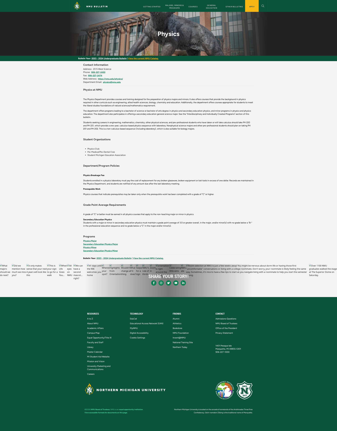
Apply (251, 6)
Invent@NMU (179, 337)
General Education (211, 6)
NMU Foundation (181, 333)
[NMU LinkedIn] (183, 283)
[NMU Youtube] (176, 283)
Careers (90, 374)
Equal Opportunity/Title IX (99, 337)
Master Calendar (95, 352)
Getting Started (151, 7)
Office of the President (226, 328)
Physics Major (90, 241)
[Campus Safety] (244, 390)
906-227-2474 (95, 75)
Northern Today (180, 347)
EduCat (133, 318)
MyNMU (134, 328)
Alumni (176, 318)
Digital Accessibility (139, 333)
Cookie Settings (137, 337)
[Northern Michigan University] (77, 6)
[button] (263, 5)
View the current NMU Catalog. (143, 58)
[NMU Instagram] (161, 283)
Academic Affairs (95, 328)
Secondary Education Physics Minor (100, 250)
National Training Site (183, 342)
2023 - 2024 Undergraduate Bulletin (109, 58)
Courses (193, 7)
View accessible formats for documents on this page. (106, 413)
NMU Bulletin (97, 6)
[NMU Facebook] (153, 283)
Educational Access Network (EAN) (146, 323)
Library (90, 347)
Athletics (177, 323)
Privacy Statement (224, 333)
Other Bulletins (234, 7)
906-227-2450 (98, 72)
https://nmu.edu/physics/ (110, 79)
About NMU (92, 323)
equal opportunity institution (131, 409)
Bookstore (177, 328)
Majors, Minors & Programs (174, 6)
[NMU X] (168, 283)
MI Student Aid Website (98, 356)
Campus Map (93, 333)
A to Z (90, 318)
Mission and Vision (96, 361)
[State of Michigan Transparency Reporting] (224, 390)
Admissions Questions (225, 318)
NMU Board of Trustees (226, 323)
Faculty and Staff (95, 342)
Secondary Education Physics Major (100, 244)
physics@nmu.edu (112, 82)
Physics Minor (89, 247)
